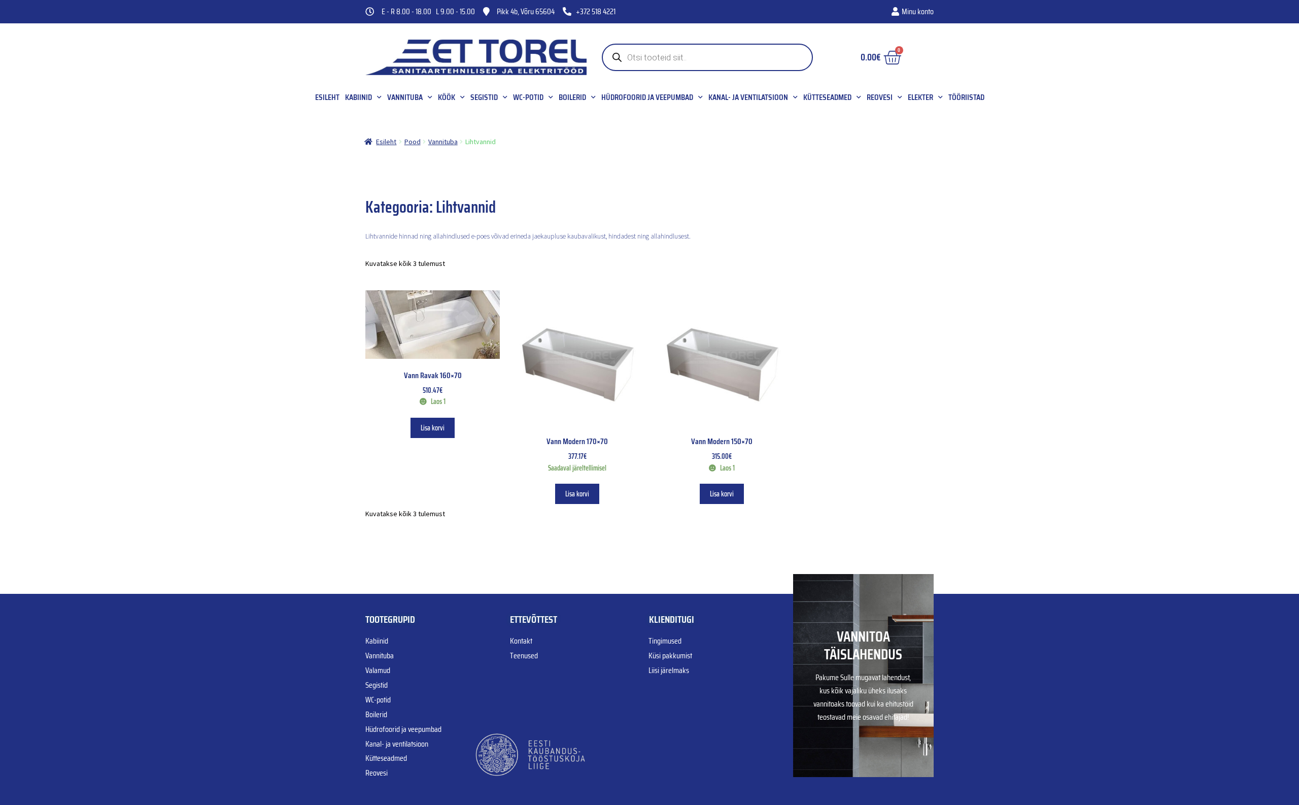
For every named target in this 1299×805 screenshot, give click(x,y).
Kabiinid (358, 97)
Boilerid (572, 97)
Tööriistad (966, 97)
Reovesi (880, 97)
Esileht (327, 97)
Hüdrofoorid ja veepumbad (647, 97)
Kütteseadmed (827, 97)
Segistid (484, 97)
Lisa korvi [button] (433, 427)
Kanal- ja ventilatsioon (748, 97)
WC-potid (528, 97)
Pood (412, 141)
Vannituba (405, 97)
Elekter (920, 97)
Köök (446, 97)
